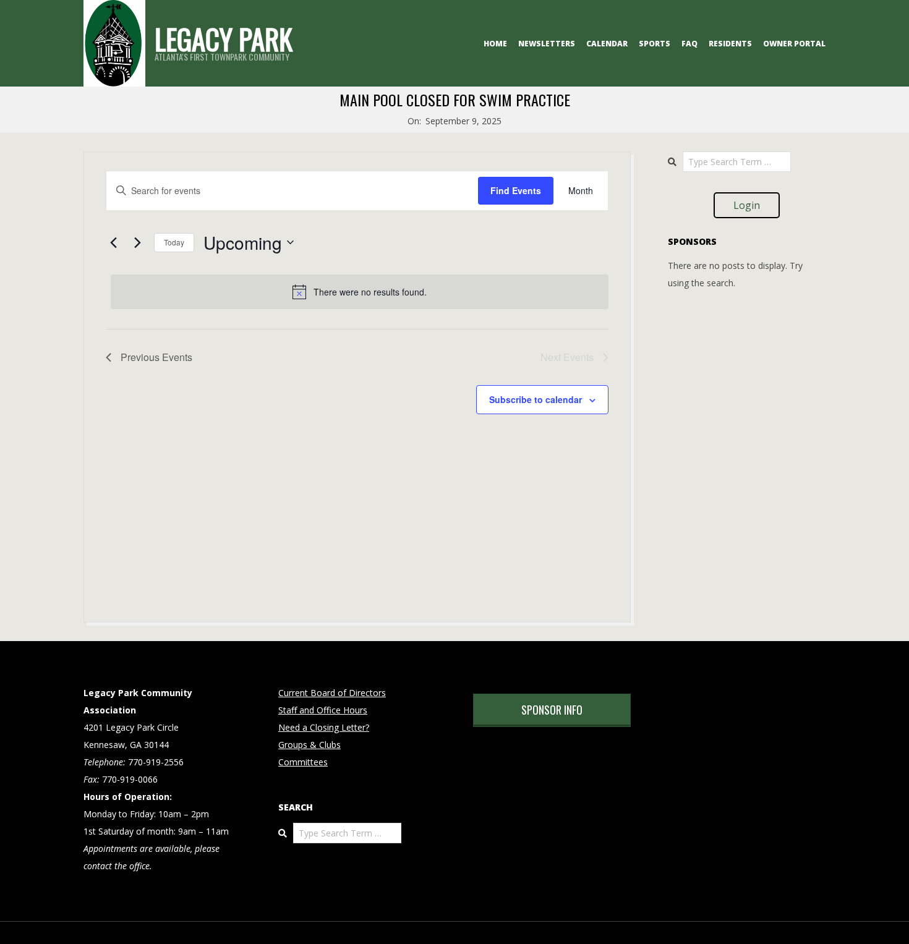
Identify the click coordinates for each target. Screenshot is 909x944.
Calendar (607, 43)
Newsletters (546, 43)
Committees (303, 762)
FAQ (689, 43)
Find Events (515, 190)
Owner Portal (794, 43)
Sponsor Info (552, 710)
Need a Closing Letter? (323, 727)
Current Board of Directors (332, 693)
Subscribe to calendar (535, 399)
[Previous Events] (113, 242)
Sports (654, 43)
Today (174, 242)
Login (746, 205)
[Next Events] (137, 242)
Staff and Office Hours (322, 710)
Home (495, 43)
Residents (730, 43)
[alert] (359, 291)
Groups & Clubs (309, 745)
